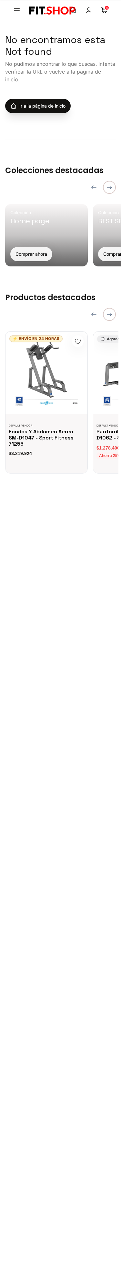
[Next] (109, 187)
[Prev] (93, 187)
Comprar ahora (31, 254)
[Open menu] (16, 10)
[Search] (73, 10)
